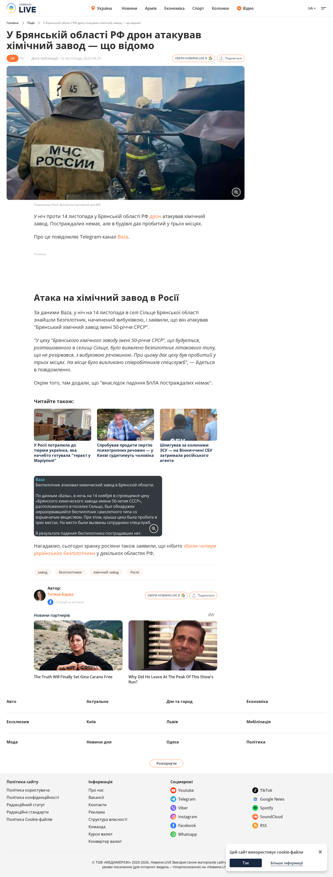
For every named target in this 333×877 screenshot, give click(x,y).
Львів (172, 721)
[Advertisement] (122, 269)
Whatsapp (187, 834)
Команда (97, 826)
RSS (263, 825)
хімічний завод (106, 572)
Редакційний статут (26, 804)
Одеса (172, 742)
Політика (255, 742)
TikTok (266, 790)
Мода (12, 742)
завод (42, 572)
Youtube (186, 790)
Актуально (97, 701)
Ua (310, 8)
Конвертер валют (105, 841)
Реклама (96, 812)
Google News (272, 799)
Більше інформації (287, 863)
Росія (134, 572)
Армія (151, 8)
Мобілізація (258, 721)
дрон (155, 216)
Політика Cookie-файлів (29, 819)
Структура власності (107, 819)
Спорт (198, 8)
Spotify (266, 808)
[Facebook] (50, 602)
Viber (183, 808)
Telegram (187, 799)
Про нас (96, 790)
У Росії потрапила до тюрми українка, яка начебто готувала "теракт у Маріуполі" (62, 452)
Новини (129, 8)
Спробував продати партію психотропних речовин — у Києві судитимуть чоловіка (125, 450)
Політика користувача (28, 790)
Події (30, 23)
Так (246, 863)
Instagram (187, 816)
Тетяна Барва (60, 594)
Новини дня (99, 742)
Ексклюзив (18, 721)
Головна (13, 23)
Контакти (97, 804)
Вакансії (96, 797)
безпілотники (70, 572)
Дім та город (179, 701)
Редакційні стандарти (28, 812)
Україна (104, 8)
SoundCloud (271, 816)
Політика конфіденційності (33, 797)
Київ (91, 721)
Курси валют (100, 834)
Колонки (220, 8)
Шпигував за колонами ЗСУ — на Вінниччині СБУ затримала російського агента (186, 452)
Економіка (174, 8)
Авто (11, 701)
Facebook (187, 825)
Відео (248, 8)
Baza (123, 236)
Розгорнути (167, 763)
